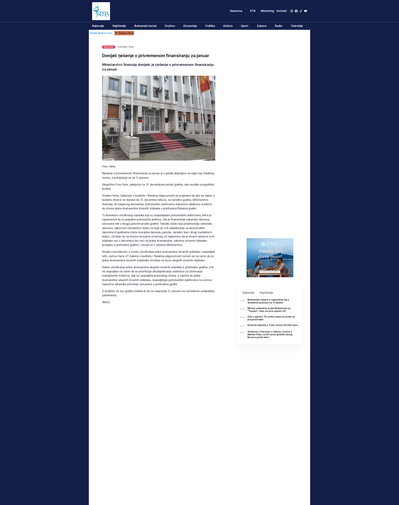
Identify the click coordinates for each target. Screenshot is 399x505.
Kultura (228, 25)
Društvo (170, 25)
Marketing (267, 10)
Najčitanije (119, 25)
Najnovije (98, 25)
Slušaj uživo (125, 33)
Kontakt (282, 10)
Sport (244, 25)
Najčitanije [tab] (266, 292)
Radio (278, 25)
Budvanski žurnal (145, 25)
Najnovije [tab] (248, 292)
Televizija (297, 25)
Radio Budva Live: (101, 33)
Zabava (262, 25)
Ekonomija (190, 25)
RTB (252, 10)
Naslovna (236, 10)
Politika (210, 25)
